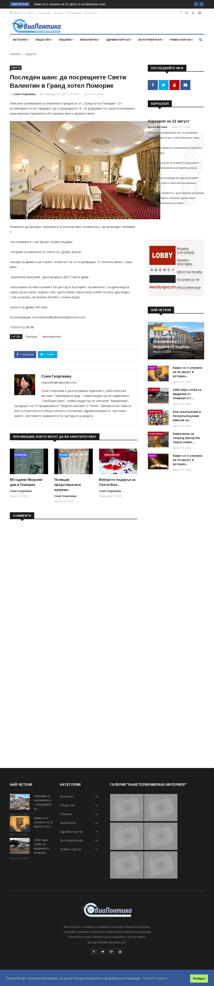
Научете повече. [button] (155, 978)
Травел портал (180, 39)
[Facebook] (181, 13)
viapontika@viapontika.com (58, 382)
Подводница (156, 433)
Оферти (30, 54)
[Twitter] (186, 13)
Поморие (31, 336)
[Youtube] (193, 13)
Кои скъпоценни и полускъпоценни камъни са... (187, 416)
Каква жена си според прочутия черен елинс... (186, 438)
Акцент (152, 368)
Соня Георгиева (25, 94)
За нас (58, 13)
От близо (154, 389)
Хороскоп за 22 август (169, 121)
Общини (65, 39)
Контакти (90, 13)
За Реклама (73, 13)
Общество (43, 39)
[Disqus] (73, 576)
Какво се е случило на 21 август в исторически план (70, 4)
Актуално (20, 39)
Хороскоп (44, 13)
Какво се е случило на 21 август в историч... (187, 372)
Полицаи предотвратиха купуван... (67, 485)
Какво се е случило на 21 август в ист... (43, 822)
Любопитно (89, 39)
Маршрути (160, 328)
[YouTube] (120, 951)
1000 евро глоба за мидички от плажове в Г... (187, 394)
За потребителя (150, 39)
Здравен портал (118, 39)
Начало (15, 54)
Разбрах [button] (199, 978)
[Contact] (199, 13)
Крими (64, 454)
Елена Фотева (157, 127)
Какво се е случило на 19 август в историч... (187, 460)
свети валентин (51, 336)
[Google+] (111, 951)
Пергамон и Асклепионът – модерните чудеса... (172, 341)
